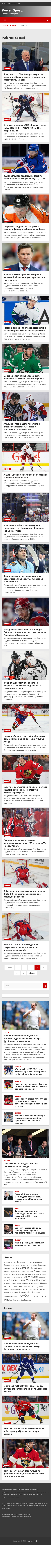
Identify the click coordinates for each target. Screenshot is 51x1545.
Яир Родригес (26, 1300)
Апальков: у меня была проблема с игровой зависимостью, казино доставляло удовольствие (22, 427)
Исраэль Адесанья (32, 1274)
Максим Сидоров (36, 1280)
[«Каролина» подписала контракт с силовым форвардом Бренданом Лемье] (25, 208)
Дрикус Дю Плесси (18, 1271)
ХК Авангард (35, 1297)
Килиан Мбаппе (17, 1277)
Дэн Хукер (29, 1271)
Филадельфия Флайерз (29, 1292)
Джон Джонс (36, 1268)
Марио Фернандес (22, 1283)
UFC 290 (7, 1262)
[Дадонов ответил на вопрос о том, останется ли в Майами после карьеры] (25, 358)
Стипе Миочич (33, 1289)
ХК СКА (43, 1296)
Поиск (45, 986)
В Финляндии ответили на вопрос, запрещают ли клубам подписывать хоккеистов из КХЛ (22, 686)
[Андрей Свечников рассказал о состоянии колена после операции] (25, 457)
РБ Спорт (15, 1287)
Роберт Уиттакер (33, 1287)
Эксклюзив (16, 1300)
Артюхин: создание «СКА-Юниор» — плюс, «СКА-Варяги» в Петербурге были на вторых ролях (25, 128)
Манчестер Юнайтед (10, 1283)
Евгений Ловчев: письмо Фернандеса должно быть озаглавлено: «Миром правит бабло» (29, 1198)
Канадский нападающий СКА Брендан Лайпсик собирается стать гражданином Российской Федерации (25, 632)
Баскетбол (33, 1265)
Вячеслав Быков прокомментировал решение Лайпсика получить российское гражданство (24, 277)
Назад (9, 968)
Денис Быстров (20, 1268)
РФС (20, 1287)
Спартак (24, 1289)
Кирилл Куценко (30, 1277)
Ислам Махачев (18, 1274)
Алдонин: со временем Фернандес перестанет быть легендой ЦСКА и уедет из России (29, 1215)
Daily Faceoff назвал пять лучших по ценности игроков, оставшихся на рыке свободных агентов (31, 1102)
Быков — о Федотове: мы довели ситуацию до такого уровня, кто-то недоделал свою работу (22, 947)
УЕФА (11, 1292)
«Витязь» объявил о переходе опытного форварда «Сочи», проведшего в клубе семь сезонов (30, 1119)
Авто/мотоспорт (24, 1262)
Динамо (7, 1272)
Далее (32, 973)
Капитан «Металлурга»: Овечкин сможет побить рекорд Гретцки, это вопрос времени (31, 1086)
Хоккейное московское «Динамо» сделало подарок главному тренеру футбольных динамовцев (22, 1038)
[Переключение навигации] (5, 20)
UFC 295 (13, 1262)
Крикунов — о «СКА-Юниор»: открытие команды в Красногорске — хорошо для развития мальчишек (24, 77)
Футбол (7, 1160)
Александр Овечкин (22, 1265)
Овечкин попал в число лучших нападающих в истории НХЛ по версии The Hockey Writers (25, 843)
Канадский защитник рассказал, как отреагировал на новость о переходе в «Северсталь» (23, 579)
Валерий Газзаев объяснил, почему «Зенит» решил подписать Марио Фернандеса (30, 1230)
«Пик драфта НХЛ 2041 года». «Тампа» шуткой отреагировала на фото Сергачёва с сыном (30, 1071)
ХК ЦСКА (8, 1300)
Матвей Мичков (34, 1283)
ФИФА (16, 1292)
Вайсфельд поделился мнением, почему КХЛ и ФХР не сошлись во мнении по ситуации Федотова (24, 894)
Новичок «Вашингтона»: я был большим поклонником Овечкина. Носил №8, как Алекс (24, 739)
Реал (25, 1287)
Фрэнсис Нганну (10, 1297)
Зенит (37, 1271)
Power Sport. (12, 10)
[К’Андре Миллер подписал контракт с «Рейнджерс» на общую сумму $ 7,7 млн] (25, 158)
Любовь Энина (17, 1280)
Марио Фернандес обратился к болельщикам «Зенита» (29, 1244)
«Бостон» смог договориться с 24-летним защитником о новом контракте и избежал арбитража (25, 790)
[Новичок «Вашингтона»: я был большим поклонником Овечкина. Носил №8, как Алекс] (25, 718)
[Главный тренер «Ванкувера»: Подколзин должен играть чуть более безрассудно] (25, 310)
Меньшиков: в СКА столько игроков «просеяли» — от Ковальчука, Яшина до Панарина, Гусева (24, 528)
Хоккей (7, 68)
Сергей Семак (15, 1289)
